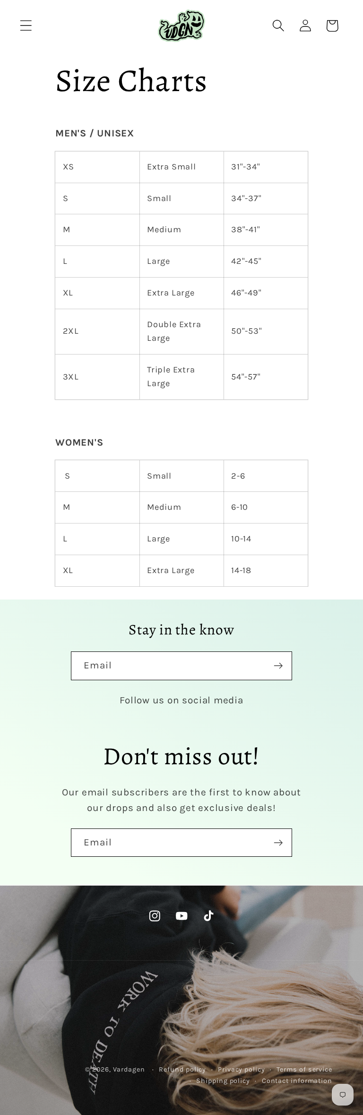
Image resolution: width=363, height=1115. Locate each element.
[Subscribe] (278, 665)
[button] (25, 25)
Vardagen (129, 1069)
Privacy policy (241, 1069)
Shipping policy (223, 1081)
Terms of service (304, 1069)
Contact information (297, 1081)
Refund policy (182, 1069)
